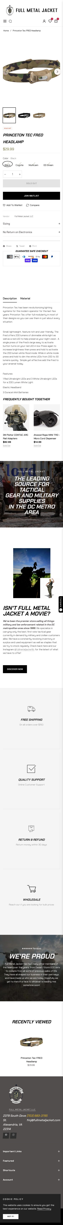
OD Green (48, 165)
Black (7, 165)
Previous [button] (5, 71)
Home (6, 30)
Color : (9, 158)
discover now (15, 669)
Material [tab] (25, 298)
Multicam (33, 165)
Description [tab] (10, 298)
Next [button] (57, 71)
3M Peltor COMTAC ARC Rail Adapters (15, 436)
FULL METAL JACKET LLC (22, 1109)
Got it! (10, 1216)
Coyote (19, 165)
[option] (31, 70)
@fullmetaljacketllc (24, 649)
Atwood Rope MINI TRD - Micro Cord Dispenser (47, 436)
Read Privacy (44, 1208)
